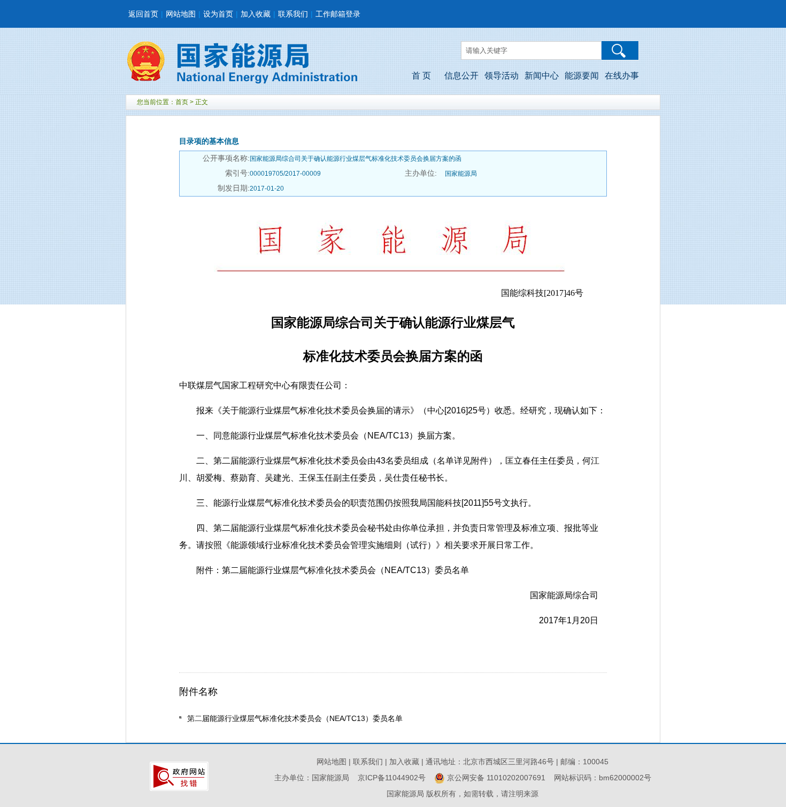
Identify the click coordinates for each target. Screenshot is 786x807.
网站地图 (181, 14)
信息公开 (461, 75)
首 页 (421, 75)
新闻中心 (542, 75)
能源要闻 (582, 75)
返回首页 (143, 14)
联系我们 (293, 14)
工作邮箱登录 (337, 14)
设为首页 (218, 14)
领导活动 (501, 75)
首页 (181, 102)
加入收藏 (256, 14)
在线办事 (622, 75)
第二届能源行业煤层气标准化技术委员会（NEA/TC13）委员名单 (295, 718)
